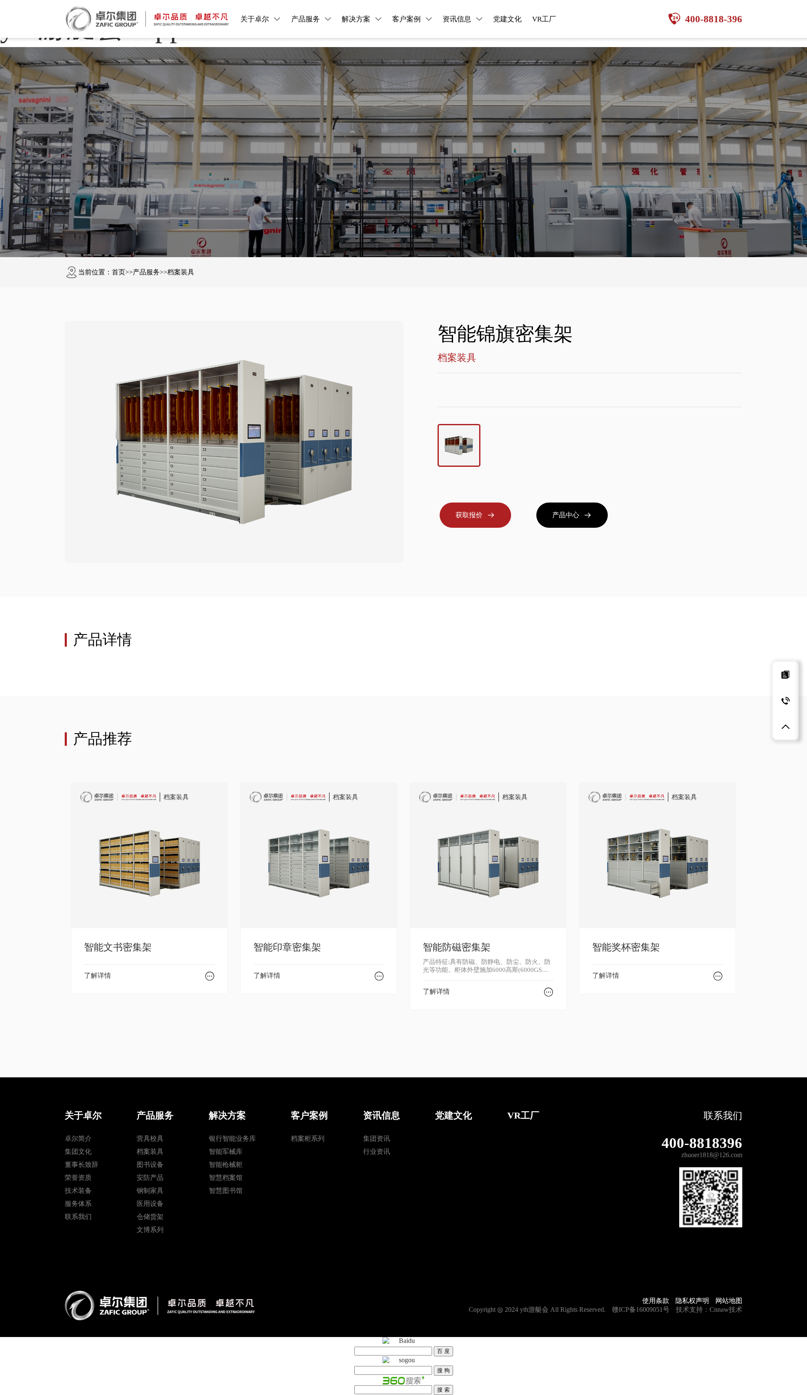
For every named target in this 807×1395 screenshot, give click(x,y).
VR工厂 (523, 1115)
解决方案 (227, 1115)
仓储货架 (150, 1216)
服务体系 (78, 1203)
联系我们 (78, 1216)
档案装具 (180, 272)
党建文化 (453, 1115)
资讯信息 (381, 1115)
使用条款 (655, 1300)
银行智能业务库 (232, 1138)
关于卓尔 (83, 1115)
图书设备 (150, 1164)
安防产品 (150, 1177)
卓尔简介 (78, 1138)
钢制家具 (150, 1190)
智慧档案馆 (226, 1177)
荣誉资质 (78, 1177)
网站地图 (728, 1300)
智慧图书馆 (226, 1190)
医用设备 (150, 1203)
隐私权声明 (692, 1300)
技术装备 (78, 1190)
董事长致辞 (81, 1164)
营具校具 (150, 1138)
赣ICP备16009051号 (641, 1309)
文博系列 (150, 1229)
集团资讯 (376, 1138)
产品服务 (146, 272)
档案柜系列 (307, 1138)
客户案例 (309, 1115)
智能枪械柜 (226, 1164)
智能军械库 (226, 1151)
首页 (118, 272)
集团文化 (78, 1151)
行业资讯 (376, 1151)
